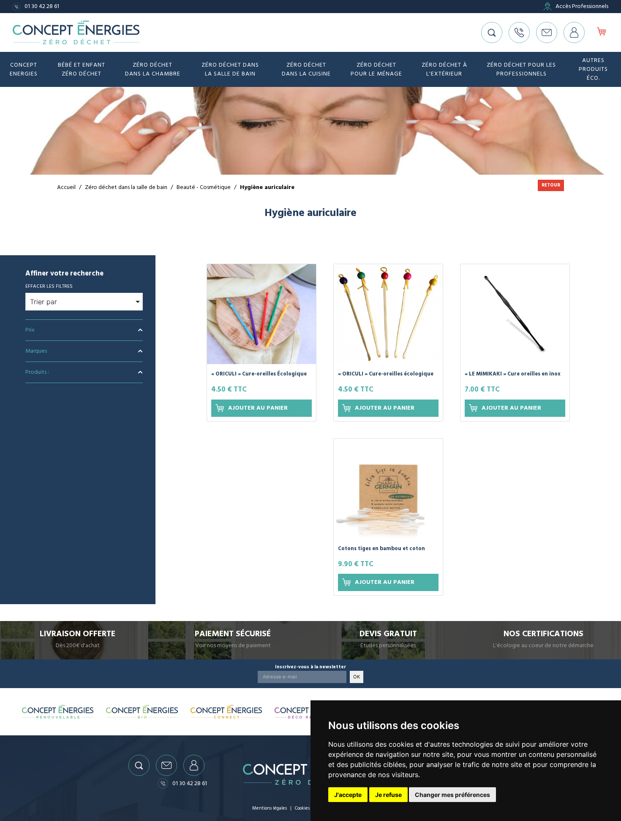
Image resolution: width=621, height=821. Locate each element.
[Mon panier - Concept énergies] (601, 32)
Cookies (302, 808)
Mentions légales (269, 808)
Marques (36, 351)
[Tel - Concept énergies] (519, 32)
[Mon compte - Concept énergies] (574, 32)
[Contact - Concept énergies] (546, 32)
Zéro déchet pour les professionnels (521, 69)
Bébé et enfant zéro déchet (81, 69)
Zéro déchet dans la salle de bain (230, 69)
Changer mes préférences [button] (452, 794)
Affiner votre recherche (64, 274)
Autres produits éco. (593, 69)
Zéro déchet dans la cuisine (306, 69)
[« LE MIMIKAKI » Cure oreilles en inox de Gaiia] (514, 314)
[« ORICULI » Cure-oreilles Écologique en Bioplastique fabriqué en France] (261, 314)
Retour (551, 185)
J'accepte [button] (348, 794)
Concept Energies (24, 69)
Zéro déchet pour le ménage (376, 69)
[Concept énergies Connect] (226, 711)
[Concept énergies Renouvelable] (58, 711)
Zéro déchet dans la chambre (152, 69)
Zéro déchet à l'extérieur (444, 69)
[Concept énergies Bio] (142, 711)
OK (356, 677)
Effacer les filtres (49, 286)
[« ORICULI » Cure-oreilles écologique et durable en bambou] (388, 314)
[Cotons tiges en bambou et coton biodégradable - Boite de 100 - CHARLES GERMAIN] (388, 489)
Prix (30, 330)
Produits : (37, 372)
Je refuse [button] (388, 794)
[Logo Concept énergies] (76, 33)
